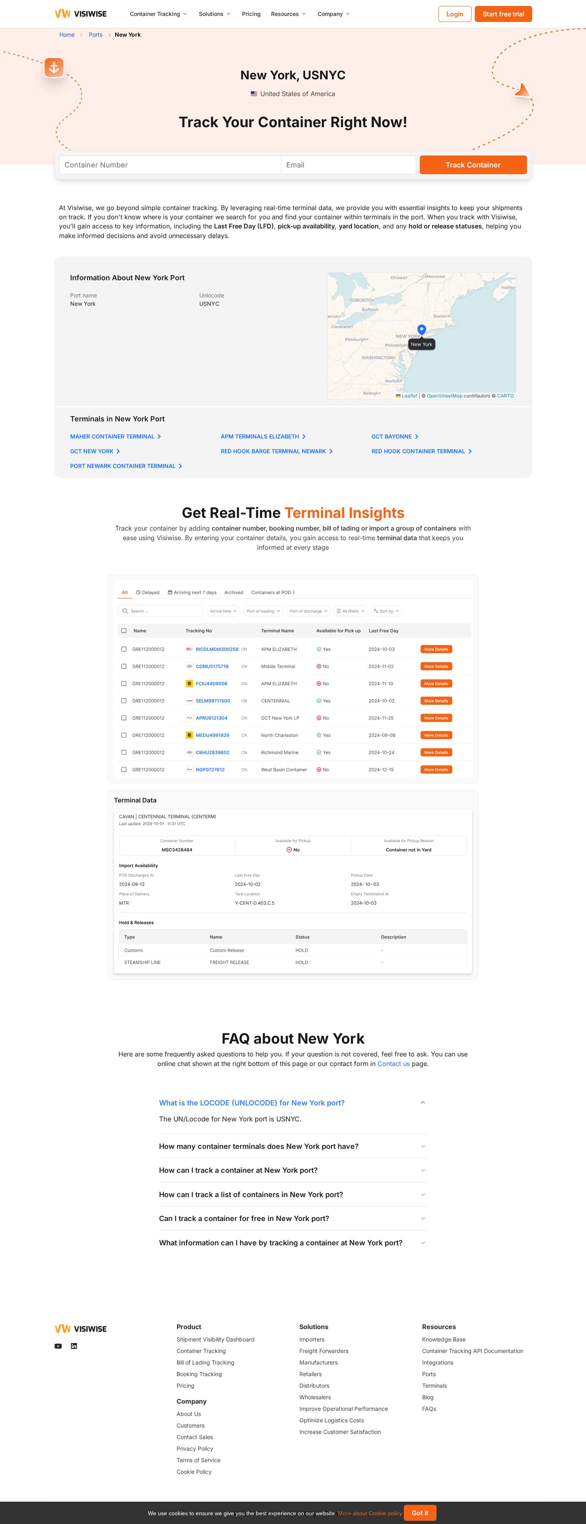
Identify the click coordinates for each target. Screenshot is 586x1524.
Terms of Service (198, 1460)
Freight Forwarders (323, 1350)
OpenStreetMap (444, 396)
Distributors (314, 1385)
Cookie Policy (194, 1471)
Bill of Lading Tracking (205, 1362)
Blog (428, 1397)
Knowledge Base (444, 1339)
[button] (421, 329)
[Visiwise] (81, 13)
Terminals (434, 1385)
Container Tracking (201, 1350)
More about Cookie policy (370, 1513)
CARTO (505, 396)
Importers (311, 1339)
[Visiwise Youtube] (59, 1346)
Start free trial (503, 14)
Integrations (437, 1362)
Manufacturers (318, 1362)
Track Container (473, 165)
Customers (191, 1425)
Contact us (394, 1064)
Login (455, 14)
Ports (429, 1374)
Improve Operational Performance (343, 1408)
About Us (189, 1413)
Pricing (251, 13)
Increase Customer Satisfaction (340, 1431)
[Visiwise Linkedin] (74, 1346)
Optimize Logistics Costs (331, 1420)
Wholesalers (315, 1397)
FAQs (429, 1408)
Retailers (310, 1374)
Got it (420, 1513)
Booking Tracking (199, 1374)
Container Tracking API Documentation (472, 1350)
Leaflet (409, 396)
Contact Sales (195, 1437)
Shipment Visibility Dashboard (216, 1339)
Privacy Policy (195, 1448)
